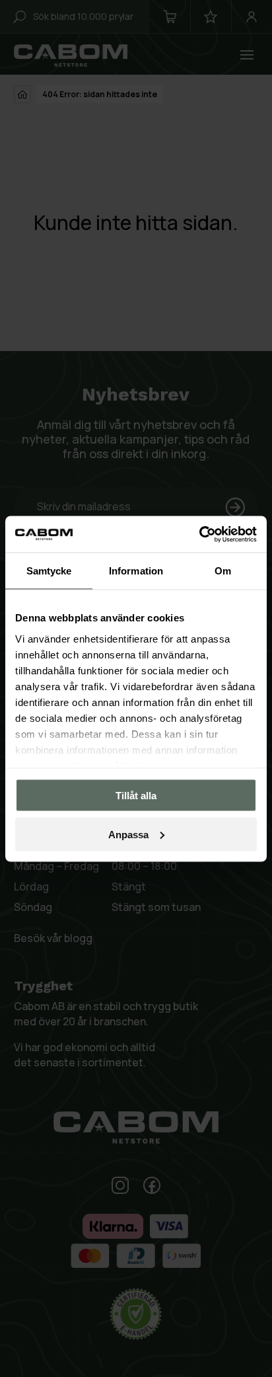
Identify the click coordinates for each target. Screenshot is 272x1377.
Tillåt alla (136, 795)
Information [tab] (136, 570)
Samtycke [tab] (49, 570)
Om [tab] (223, 570)
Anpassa (128, 834)
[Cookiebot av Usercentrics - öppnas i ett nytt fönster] (199, 534)
